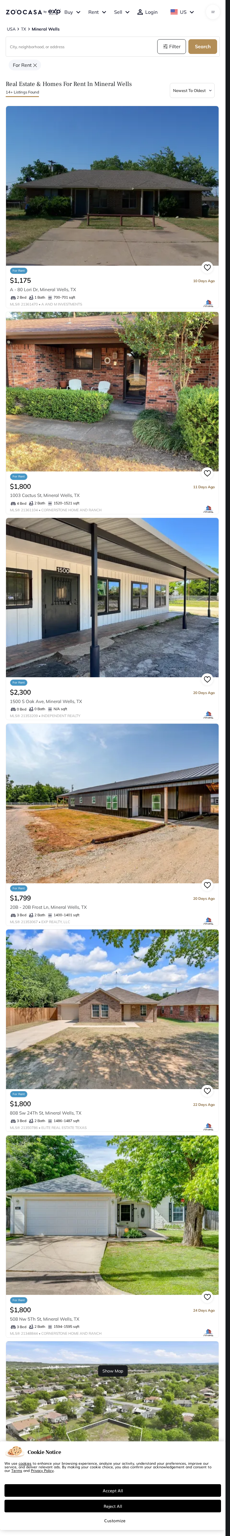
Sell (118, 12)
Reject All (113, 1506)
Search (203, 46)
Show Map (112, 1371)
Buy (68, 12)
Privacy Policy (42, 1470)
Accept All (113, 1490)
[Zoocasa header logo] (33, 12)
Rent (93, 12)
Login (151, 12)
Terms (16, 1470)
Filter (175, 46)
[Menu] (213, 12)
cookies (25, 1463)
